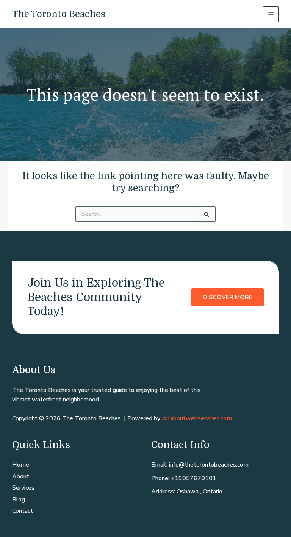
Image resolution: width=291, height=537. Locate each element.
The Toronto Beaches (58, 14)
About (20, 476)
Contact (22, 511)
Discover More (227, 297)
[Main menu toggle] (271, 14)
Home (20, 465)
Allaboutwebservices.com (197, 418)
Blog (18, 499)
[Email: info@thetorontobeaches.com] (200, 465)
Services (23, 488)
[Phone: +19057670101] (183, 479)
